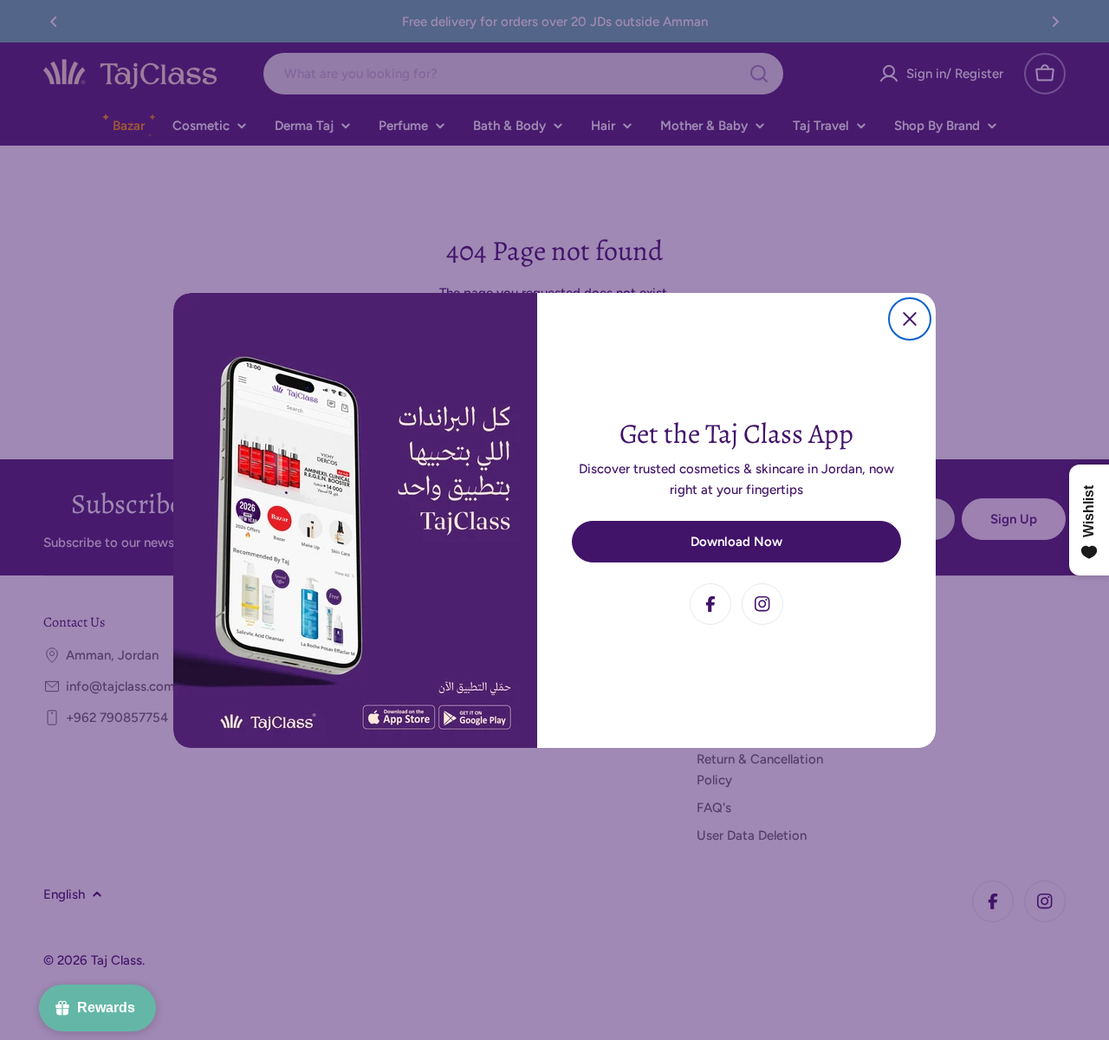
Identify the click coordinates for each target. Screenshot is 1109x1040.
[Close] (909, 319)
